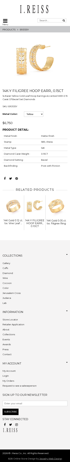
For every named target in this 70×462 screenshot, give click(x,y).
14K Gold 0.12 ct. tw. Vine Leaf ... (13, 222)
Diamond (8, 273)
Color (6, 288)
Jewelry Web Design (50, 458)
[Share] (5, 178)
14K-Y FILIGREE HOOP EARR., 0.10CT (34, 223)
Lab (5, 303)
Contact (7, 354)
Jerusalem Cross (12, 293)
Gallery (6, 263)
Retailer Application (13, 324)
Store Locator (10, 319)
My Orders (8, 380)
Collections (9, 334)
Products (9, 29)
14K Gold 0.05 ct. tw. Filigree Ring (56, 222)
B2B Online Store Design (22, 458)
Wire (5, 278)
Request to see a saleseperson (20, 385)
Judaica (7, 298)
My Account (9, 370)
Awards (7, 344)
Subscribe (10, 412)
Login (6, 375)
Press (5, 349)
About (6, 329)
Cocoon (7, 283)
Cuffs (5, 268)
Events (6, 339)
